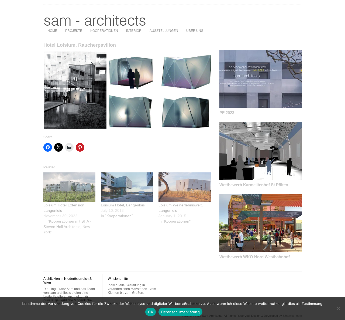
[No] (338, 308)
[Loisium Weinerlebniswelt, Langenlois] (184, 187)
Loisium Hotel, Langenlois (123, 205)
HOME (52, 31)
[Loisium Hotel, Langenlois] (127, 187)
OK (150, 312)
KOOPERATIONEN (104, 31)
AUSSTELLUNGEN (164, 31)
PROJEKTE (73, 31)
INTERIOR (134, 31)
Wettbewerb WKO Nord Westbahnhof (254, 256)
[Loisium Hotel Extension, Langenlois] (69, 187)
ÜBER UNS (194, 31)
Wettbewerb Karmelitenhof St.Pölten (253, 184)
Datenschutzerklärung (180, 312)
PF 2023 (226, 112)
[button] (75, 90)
